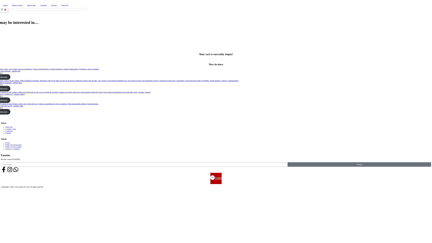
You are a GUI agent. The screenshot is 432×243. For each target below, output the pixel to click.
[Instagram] (10, 169)
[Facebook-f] (4, 169)
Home (5, 5)
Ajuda (4, 139)
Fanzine (54, 5)
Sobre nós (64, 5)
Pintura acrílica (17, 5)
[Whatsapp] (16, 169)
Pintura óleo (31, 5)
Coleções (43, 5)
